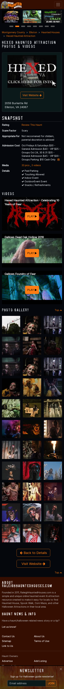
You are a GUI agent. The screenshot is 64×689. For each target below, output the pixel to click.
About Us (39, 636)
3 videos (36, 165)
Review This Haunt (32, 124)
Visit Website (30, 95)
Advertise (7, 661)
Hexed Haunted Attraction (20, 35)
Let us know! (9, 626)
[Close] (61, 669)
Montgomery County (13, 32)
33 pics (26, 165)
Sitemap (6, 641)
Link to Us (7, 646)
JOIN (51, 683)
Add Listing (40, 661)
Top (57, 310)
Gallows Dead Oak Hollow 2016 (24, 237)
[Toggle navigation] (58, 4)
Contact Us (8, 636)
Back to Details (35, 553)
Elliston (33, 32)
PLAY (31, 216)
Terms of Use (41, 641)
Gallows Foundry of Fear (20, 274)
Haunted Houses (50, 32)
